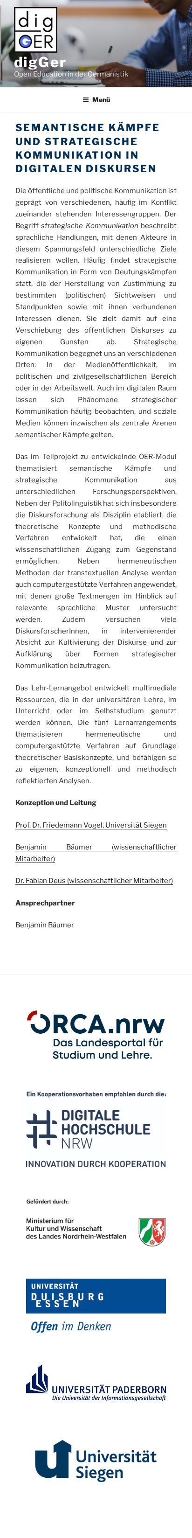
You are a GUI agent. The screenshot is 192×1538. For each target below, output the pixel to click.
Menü (101, 100)
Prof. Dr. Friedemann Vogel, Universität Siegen (91, 825)
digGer (40, 62)
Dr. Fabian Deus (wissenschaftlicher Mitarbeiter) (94, 881)
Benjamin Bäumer (63, 847)
